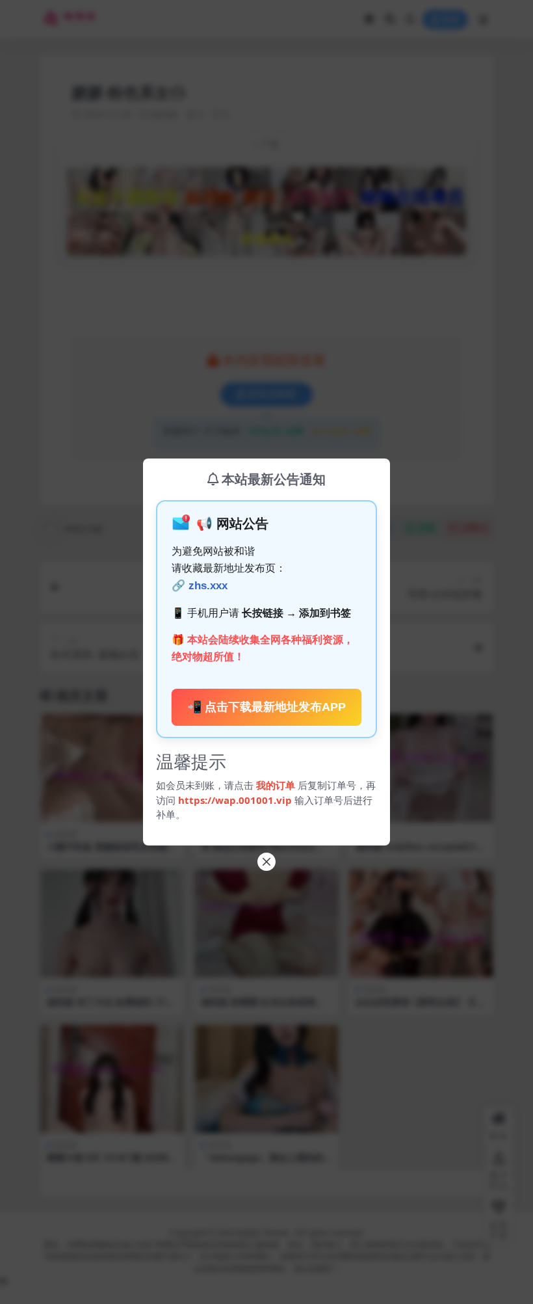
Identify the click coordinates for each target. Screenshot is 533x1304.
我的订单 (275, 785)
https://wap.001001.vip (236, 799)
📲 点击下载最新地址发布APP (266, 706)
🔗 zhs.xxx (200, 585)
